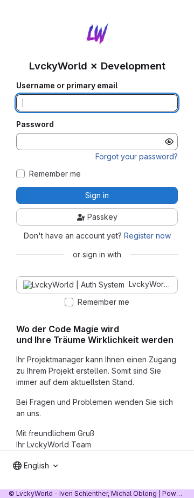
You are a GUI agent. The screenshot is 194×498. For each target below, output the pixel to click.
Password (35, 124)
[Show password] (169, 141)
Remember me (55, 174)
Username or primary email (66, 85)
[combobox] (35, 465)
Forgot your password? (136, 156)
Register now (147, 235)
